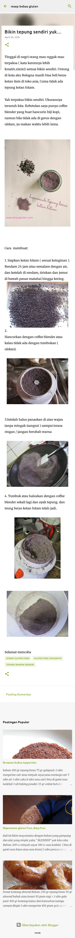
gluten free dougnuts (48, 658)
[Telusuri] (69, 6)
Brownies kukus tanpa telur (20, 762)
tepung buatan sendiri (20, 664)
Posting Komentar (18, 694)
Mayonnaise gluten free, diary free (24, 828)
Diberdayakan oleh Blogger (40, 925)
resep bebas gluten (24, 6)
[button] (7, 45)
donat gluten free (17, 658)
